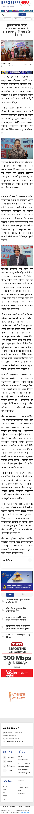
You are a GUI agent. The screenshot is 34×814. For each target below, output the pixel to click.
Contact (20, 807)
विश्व (4, 799)
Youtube (9, 771)
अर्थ (4, 793)
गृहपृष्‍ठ (5, 786)
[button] (31, 14)
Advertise (12, 807)
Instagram (11, 766)
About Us (5, 807)
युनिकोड (20, 757)
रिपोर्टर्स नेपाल (5, 64)
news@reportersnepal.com (14, 742)
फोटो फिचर (21, 794)
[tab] (10, 595)
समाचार (5, 790)
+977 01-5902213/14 (12, 739)
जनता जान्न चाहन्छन (23, 787)
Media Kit (27, 807)
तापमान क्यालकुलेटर (24, 773)
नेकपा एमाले (27, 19)
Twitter (9, 762)
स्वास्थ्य (20, 784)
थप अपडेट (17, 644)
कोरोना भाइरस (18, 19)
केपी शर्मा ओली (7, 19)
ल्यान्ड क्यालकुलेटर (23, 766)
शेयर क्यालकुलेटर (23, 760)
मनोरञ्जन (21, 781)
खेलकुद (5, 796)
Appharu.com (25, 813)
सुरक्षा (20, 791)
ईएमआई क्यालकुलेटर (24, 763)
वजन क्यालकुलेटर (23, 770)
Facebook (11, 757)
